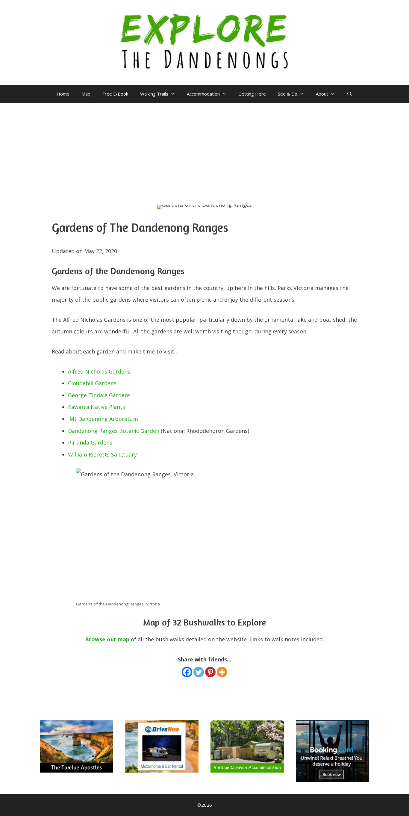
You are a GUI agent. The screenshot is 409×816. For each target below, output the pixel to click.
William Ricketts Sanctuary (102, 454)
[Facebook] (187, 672)
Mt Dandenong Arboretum (103, 418)
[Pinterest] (210, 672)
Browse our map (107, 639)
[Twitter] (198, 672)
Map (85, 94)
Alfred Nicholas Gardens (99, 371)
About (322, 94)
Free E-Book (115, 94)
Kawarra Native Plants (96, 406)
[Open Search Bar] (349, 94)
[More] (222, 672)
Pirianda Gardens (90, 442)
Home (63, 94)
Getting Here (252, 94)
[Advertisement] (204, 148)
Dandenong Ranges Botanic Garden (113, 430)
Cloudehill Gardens (92, 383)
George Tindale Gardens (99, 395)
